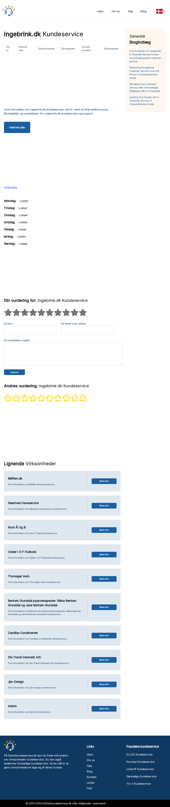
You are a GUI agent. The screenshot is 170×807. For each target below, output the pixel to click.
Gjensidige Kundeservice (141, 776)
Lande (90, 782)
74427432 (10, 187)
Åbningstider (68, 48)
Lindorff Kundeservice (140, 769)
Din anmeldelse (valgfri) (17, 340)
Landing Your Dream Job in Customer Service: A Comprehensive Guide (144, 101)
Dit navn (8, 323)
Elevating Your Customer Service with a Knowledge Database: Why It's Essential (144, 87)
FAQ (89, 788)
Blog (143, 11)
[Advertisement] (62, 81)
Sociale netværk (86, 48)
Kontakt (91, 777)
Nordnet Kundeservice (140, 761)
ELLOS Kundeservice (139, 754)
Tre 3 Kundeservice (138, 783)
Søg (130, 11)
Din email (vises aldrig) (73, 323)
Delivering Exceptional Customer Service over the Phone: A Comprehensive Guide (144, 72)
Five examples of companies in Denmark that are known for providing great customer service (145, 56)
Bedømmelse (111, 48)
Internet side (23, 48)
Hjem (100, 11)
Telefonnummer (46, 48)
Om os (116, 11)
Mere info (104, 481)
